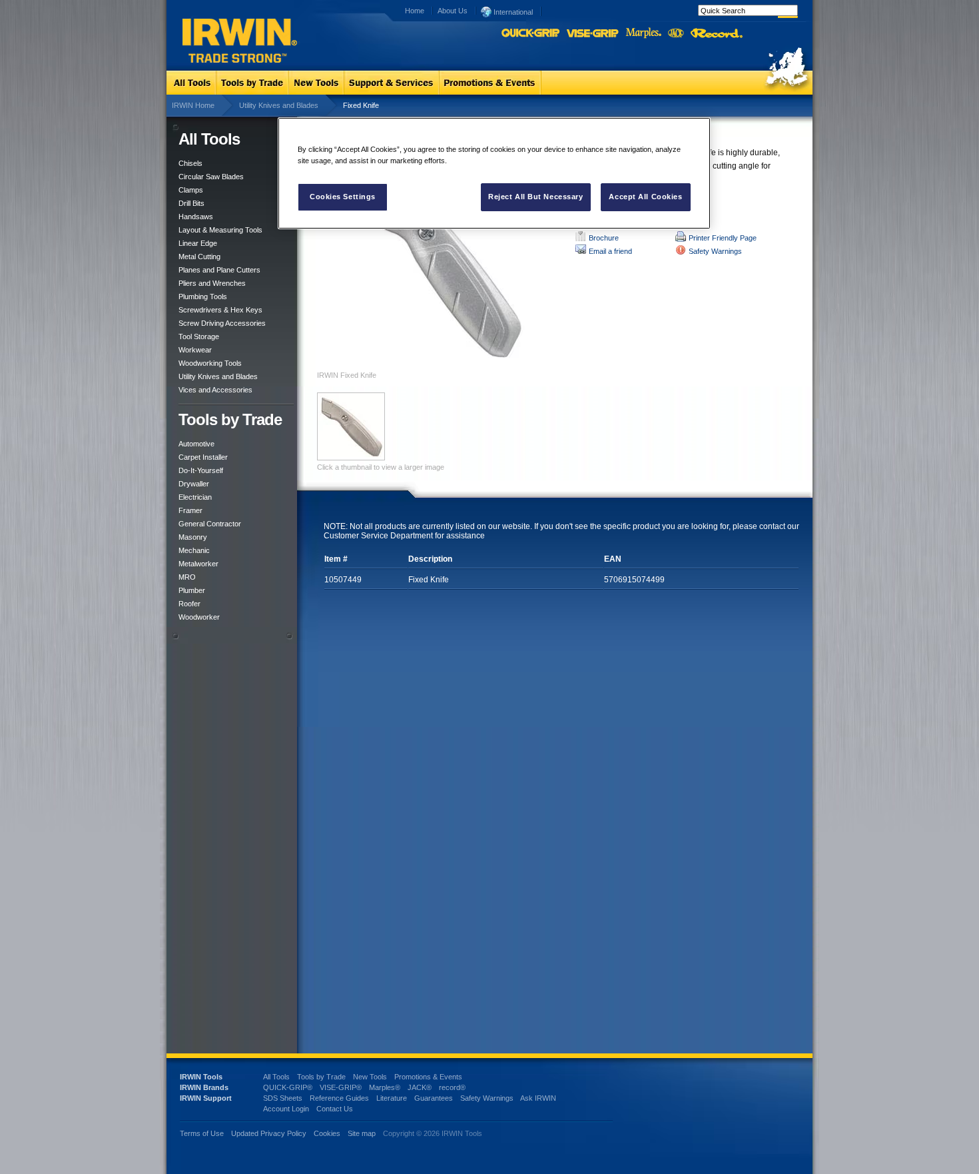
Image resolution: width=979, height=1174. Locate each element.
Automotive (196, 444)
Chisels (190, 163)
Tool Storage (198, 336)
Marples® (384, 1087)
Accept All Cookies (645, 197)
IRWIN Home (193, 105)
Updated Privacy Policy (268, 1133)
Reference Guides (339, 1098)
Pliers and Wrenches (212, 283)
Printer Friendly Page (723, 238)
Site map (362, 1133)
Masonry (192, 537)
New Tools (370, 1077)
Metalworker (198, 564)
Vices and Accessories (215, 390)
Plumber (191, 590)
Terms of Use (202, 1133)
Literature (391, 1098)
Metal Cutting (199, 257)
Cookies (328, 1133)
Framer (190, 510)
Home (414, 11)
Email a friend (610, 251)
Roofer (189, 604)
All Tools (276, 1077)
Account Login (286, 1109)
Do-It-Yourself (200, 470)
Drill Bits (191, 203)
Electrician (195, 497)
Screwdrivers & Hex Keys (220, 310)
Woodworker (199, 617)
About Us (453, 11)
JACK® (420, 1087)
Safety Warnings (715, 251)
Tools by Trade (321, 1077)
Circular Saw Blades (211, 177)
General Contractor (209, 524)
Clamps (190, 190)
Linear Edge (197, 243)
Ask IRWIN (538, 1098)
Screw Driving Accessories (222, 323)
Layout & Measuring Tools (220, 230)
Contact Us (334, 1109)
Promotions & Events (428, 1077)
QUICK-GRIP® (287, 1087)
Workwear (195, 350)
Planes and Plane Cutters (219, 270)
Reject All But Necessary (535, 197)
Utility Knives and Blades (278, 105)
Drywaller (193, 484)
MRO (187, 577)
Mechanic (194, 550)
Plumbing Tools (202, 296)
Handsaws (195, 217)
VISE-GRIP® (341, 1087)
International (512, 12)
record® (452, 1087)
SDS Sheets (282, 1098)
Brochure (604, 238)
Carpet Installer (203, 457)
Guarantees (433, 1098)
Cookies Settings (343, 197)
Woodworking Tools (210, 363)
